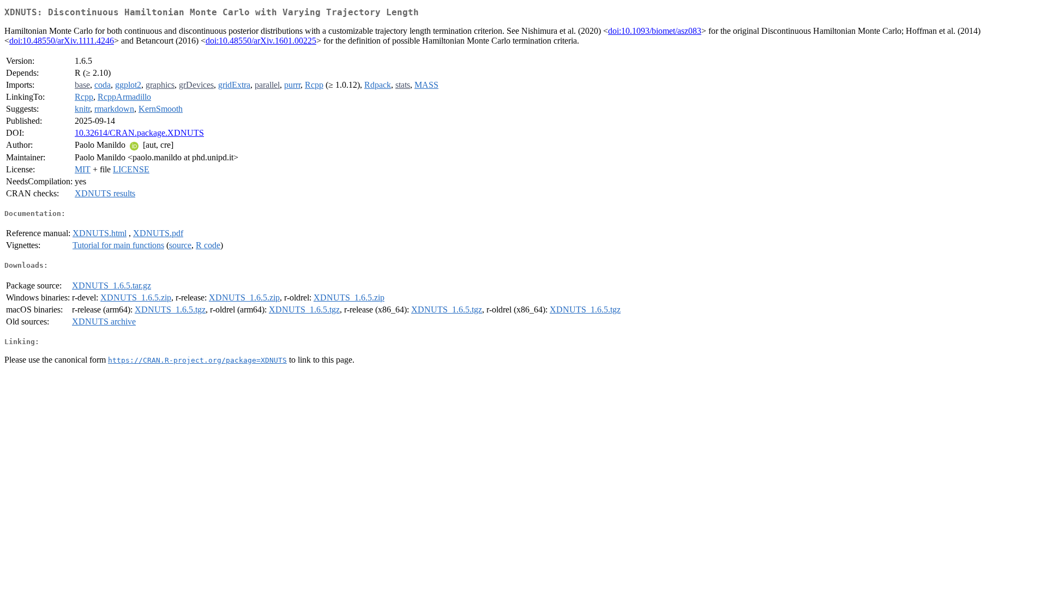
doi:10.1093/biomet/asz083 (654, 30)
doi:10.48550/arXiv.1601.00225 (261, 40)
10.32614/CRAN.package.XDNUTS (139, 132)
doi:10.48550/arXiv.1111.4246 (61, 40)
